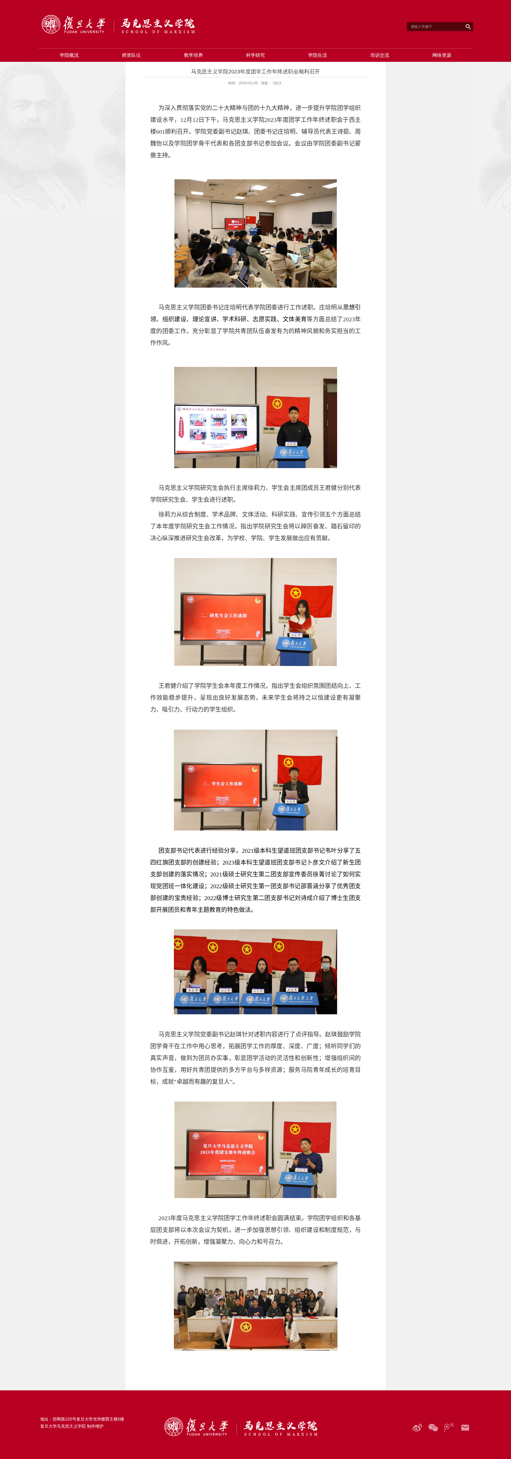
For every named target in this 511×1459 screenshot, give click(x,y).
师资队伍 (131, 55)
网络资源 (441, 55)
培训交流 (379, 55)
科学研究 (255, 55)
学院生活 (317, 55)
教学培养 (193, 55)
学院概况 (69, 55)
